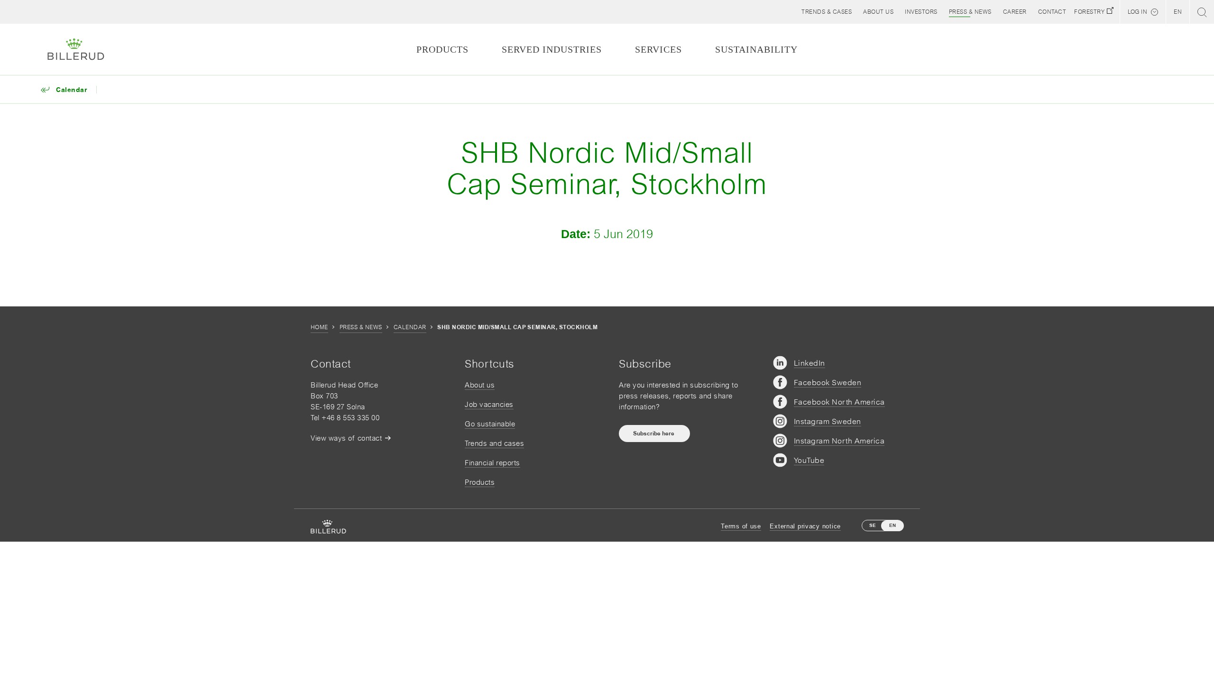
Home (319, 327)
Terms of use (741, 526)
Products (480, 482)
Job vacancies (489, 404)
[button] (878, 12)
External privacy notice (805, 526)
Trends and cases (494, 443)
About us (480, 385)
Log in (1137, 12)
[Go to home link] (75, 49)
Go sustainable (490, 424)
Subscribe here (654, 433)
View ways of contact (346, 438)
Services (658, 49)
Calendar (410, 327)
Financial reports (492, 463)
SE (872, 525)
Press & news (361, 327)
